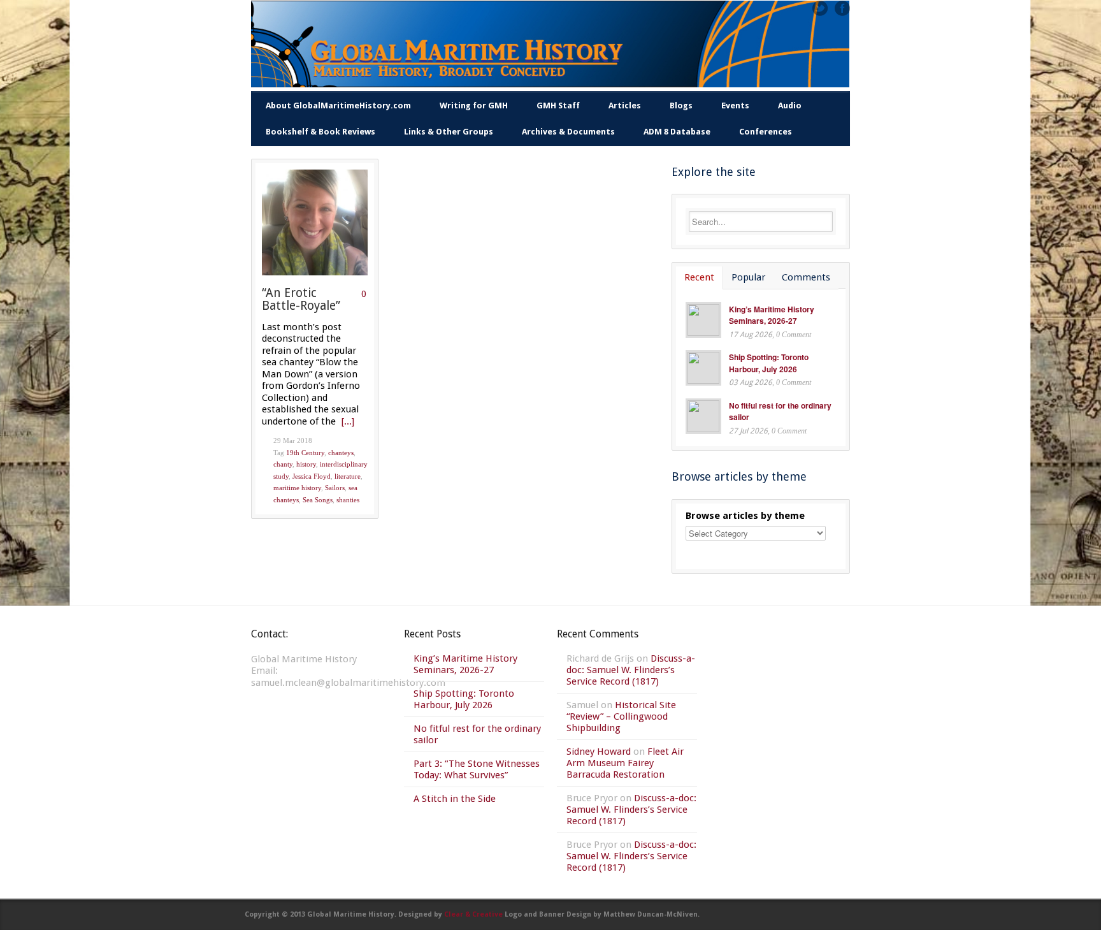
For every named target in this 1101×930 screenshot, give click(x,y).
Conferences (765, 131)
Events (735, 105)
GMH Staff (558, 105)
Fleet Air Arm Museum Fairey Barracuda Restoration (625, 763)
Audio (790, 105)
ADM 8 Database (677, 131)
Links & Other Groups (448, 131)
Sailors (335, 487)
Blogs (681, 105)
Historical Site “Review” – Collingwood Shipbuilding (621, 716)
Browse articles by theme (745, 515)
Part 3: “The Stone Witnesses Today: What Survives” (477, 769)
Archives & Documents (568, 131)
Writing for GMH (474, 105)
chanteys (341, 452)
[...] (348, 421)
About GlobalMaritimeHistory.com (338, 105)
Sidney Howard (598, 751)
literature (348, 476)
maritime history (297, 487)
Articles (624, 105)
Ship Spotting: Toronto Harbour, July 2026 (769, 363)
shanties (347, 500)
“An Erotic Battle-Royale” (301, 300)
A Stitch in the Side (455, 798)
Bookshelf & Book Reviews (320, 131)
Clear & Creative (473, 914)
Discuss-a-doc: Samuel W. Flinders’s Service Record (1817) (630, 670)
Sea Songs (318, 500)
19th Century (305, 452)
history (306, 464)
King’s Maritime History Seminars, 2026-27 (771, 315)
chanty (282, 464)
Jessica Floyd (311, 476)
